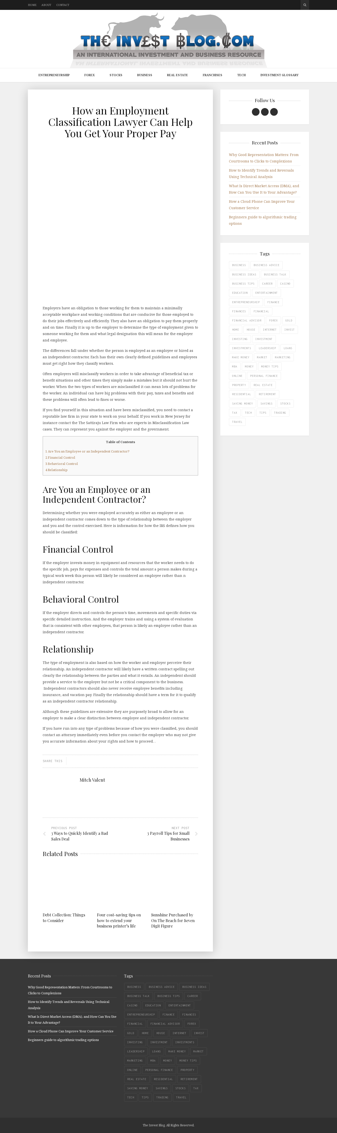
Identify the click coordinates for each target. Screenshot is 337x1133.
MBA (234, 366)
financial (261, 311)
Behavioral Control (61, 463)
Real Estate (177, 75)
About (46, 5)
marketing (283, 357)
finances (239, 311)
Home (32, 5)
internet (270, 329)
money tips (270, 366)
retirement (267, 394)
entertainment (266, 292)
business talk (275, 274)
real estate (263, 385)
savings (267, 403)
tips (263, 412)
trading (280, 412)
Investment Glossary (280, 75)
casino (285, 283)
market (262, 357)
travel (237, 421)
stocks (285, 403)
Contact (62, 5)
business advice (267, 265)
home (235, 329)
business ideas (244, 274)
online (237, 375)
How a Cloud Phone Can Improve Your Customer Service (70, 1031)
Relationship (56, 470)
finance (273, 302)
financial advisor (247, 320)
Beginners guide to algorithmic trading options (63, 1040)
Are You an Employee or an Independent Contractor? (87, 451)
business (239, 265)
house (251, 329)
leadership (267, 348)
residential (241, 394)
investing (240, 339)
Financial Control (60, 457)
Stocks (116, 75)
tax (234, 412)
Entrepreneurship (54, 75)
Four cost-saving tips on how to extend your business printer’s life (119, 920)
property (239, 385)
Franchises (212, 75)
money (249, 366)
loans (288, 348)
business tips (243, 283)
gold (288, 320)
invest (289, 329)
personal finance (264, 375)
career (267, 283)
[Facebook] (256, 112)
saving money (242, 403)
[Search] (304, 5)
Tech (241, 75)
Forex (89, 75)
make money (240, 357)
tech (248, 412)
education (240, 292)
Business (144, 75)
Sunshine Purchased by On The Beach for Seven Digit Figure (173, 920)
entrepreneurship (246, 302)
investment (264, 339)
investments (241, 348)
